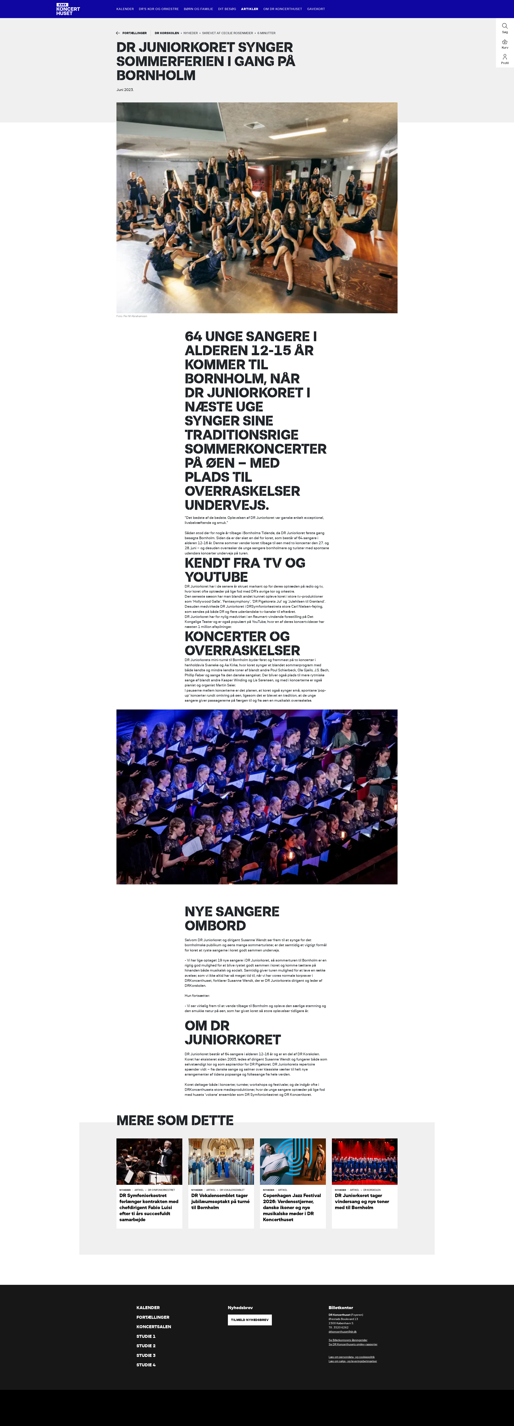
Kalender (125, 9)
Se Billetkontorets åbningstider (348, 1340)
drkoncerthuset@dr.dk (343, 1331)
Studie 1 (146, 1336)
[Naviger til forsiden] (68, 9)
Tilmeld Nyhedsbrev (250, 1320)
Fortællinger (153, 1317)
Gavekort (316, 9)
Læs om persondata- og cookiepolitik (352, 1357)
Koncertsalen (154, 1326)
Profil (505, 63)
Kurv (505, 47)
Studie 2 (146, 1345)
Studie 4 (146, 1365)
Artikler (249, 9)
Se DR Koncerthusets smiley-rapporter (353, 1344)
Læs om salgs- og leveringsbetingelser (353, 1361)
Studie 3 (146, 1355)
